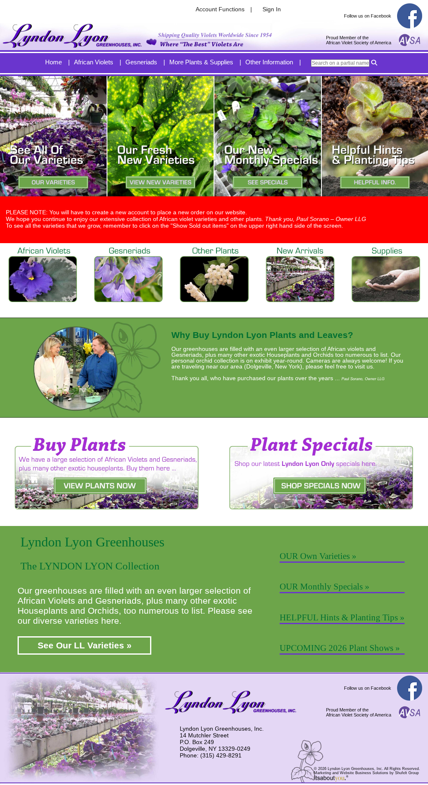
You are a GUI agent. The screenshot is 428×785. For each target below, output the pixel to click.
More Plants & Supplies (201, 62)
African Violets (93, 62)
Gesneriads (141, 62)
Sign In (271, 9)
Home (53, 62)
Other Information (269, 62)
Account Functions (220, 9)
